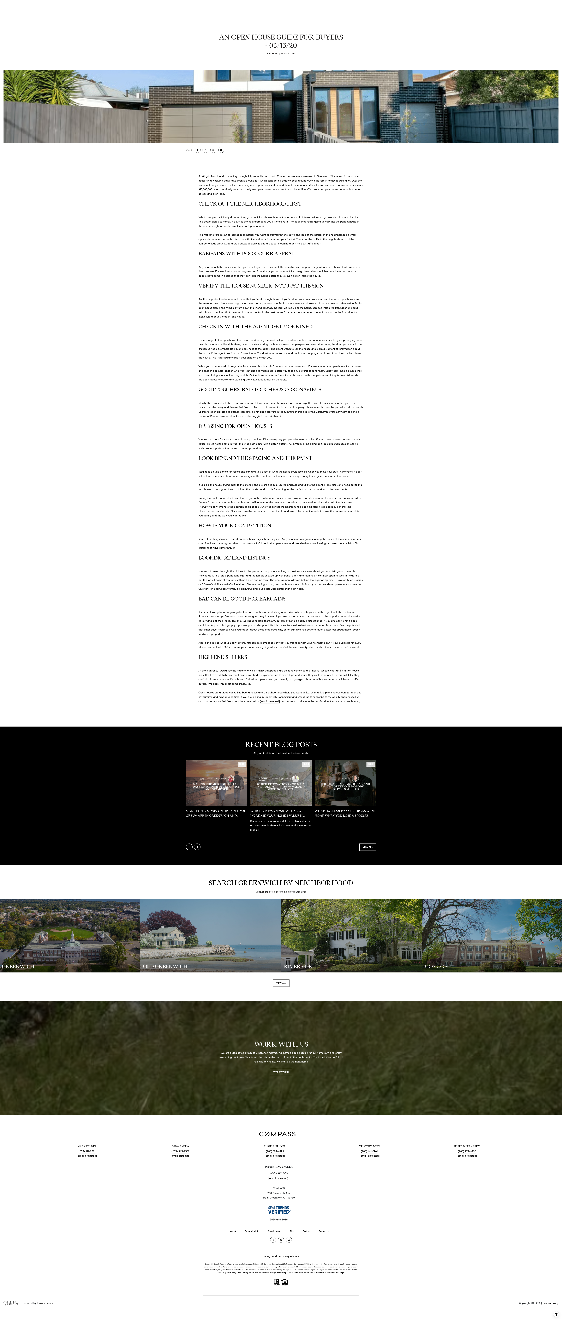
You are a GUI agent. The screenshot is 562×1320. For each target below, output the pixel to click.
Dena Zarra (180, 1146)
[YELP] (273, 1240)
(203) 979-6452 (467, 1151)
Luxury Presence (46, 1303)
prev (189, 847)
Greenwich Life (252, 1231)
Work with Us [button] (281, 1072)
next (197, 847)
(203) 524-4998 (275, 1151)
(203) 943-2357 (180, 1151)
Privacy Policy (550, 1303)
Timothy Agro (369, 1146)
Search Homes (274, 1231)
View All (368, 847)
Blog (292, 1231)
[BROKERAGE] (289, 1240)
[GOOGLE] (281, 1240)
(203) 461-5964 (369, 1151)
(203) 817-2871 (87, 1151)
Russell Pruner (275, 1146)
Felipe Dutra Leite (467, 1146)
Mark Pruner (87, 1146)
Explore (306, 1231)
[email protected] (270, 701)
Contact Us (324, 1231)
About (233, 1231)
